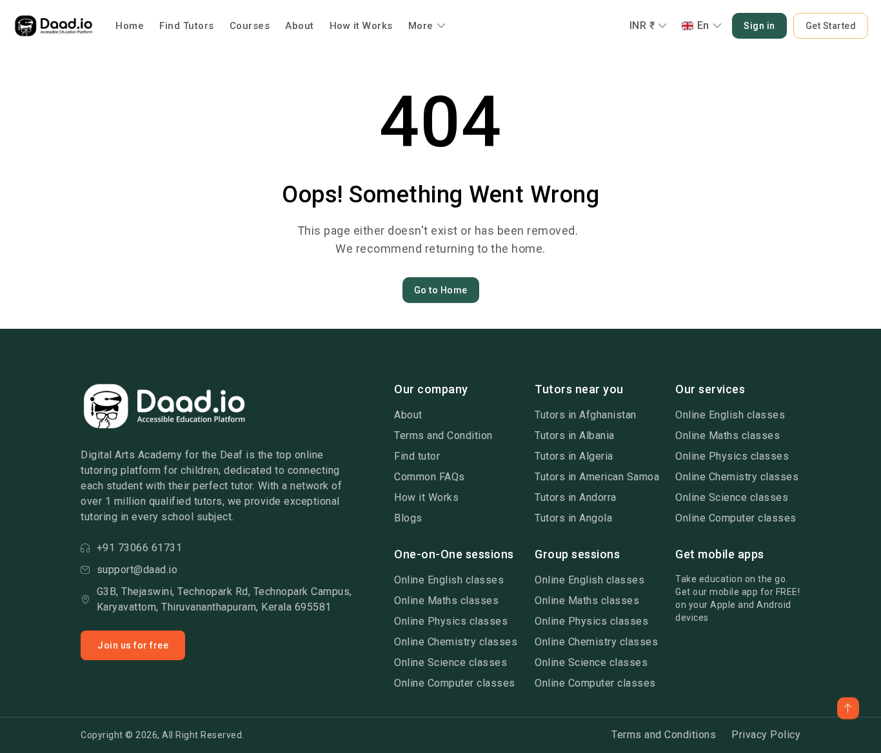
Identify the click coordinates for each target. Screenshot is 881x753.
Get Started (831, 26)
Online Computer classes (736, 518)
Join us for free (132, 645)
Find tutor (417, 456)
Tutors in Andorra (576, 497)
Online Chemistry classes (736, 477)
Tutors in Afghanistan (586, 415)
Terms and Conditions (663, 735)
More (420, 26)
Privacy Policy (765, 735)
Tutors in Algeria (574, 456)
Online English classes (730, 415)
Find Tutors (186, 26)
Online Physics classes (732, 456)
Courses (250, 26)
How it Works (361, 26)
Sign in (759, 26)
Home (129, 26)
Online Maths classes (727, 435)
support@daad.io (137, 569)
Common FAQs (429, 477)
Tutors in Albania (575, 435)
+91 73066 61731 (140, 548)
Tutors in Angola (573, 518)
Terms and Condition (443, 435)
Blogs (408, 518)
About (299, 26)
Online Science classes (731, 497)
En (703, 25)
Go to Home (441, 290)
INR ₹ (642, 25)
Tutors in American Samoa (597, 477)
